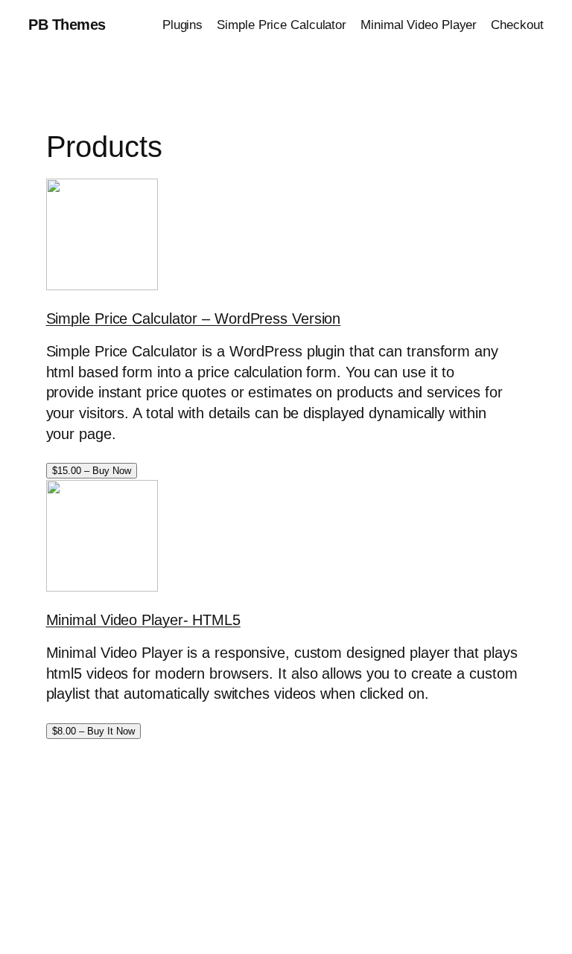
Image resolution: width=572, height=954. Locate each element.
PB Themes (67, 24)
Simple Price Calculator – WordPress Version (193, 318)
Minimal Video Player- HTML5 (143, 620)
